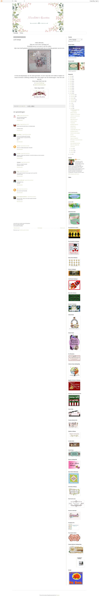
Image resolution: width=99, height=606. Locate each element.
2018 (71, 89)
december (73, 94)
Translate (78, 41)
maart (72, 148)
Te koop (21, 33)
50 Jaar (72, 134)
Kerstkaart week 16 (74, 124)
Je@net (18, 145)
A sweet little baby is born (75, 129)
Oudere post (62, 227)
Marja (18, 171)
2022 (71, 83)
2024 (71, 79)
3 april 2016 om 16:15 (24, 115)
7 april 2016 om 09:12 (31, 196)
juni (71, 105)
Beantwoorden (20, 120)
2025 (71, 78)
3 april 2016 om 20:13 (25, 153)
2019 (71, 88)
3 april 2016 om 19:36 (25, 145)
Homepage (15, 33)
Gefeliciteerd (73, 126)
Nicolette (78, 159)
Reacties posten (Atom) (24, 230)
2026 (71, 76)
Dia (17, 189)
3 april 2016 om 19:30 (26, 134)
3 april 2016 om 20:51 (25, 162)
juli (71, 103)
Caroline (18, 153)
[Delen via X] (31, 106)
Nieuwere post (16, 227)
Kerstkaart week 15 (74, 131)
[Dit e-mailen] (28, 106)
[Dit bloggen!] (29, 106)
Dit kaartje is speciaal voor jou (76, 139)
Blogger (57, 595)
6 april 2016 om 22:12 (23, 189)
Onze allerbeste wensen (75, 143)
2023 (71, 81)
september (73, 99)
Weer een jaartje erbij (75, 144)
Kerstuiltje (72, 141)
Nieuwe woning (74, 112)
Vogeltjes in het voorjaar (75, 114)
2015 (71, 154)
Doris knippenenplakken (22, 196)
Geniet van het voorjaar (75, 133)
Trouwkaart (73, 122)
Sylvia (18, 124)
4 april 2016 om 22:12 (29, 180)
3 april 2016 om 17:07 (24, 124)
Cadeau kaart (73, 127)
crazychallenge (40, 83)
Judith (18, 115)
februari (72, 150)
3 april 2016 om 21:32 (24, 171)
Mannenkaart (73, 117)
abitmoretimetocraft (40, 85)
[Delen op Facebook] (32, 106)
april (72, 108)
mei (71, 106)
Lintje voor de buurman (75, 116)
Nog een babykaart (74, 138)
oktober (72, 98)
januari (72, 152)
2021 (71, 84)
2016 (71, 93)
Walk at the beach (74, 119)
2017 (71, 91)
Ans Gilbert (19, 134)
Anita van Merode (20, 180)
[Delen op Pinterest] (33, 106)
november (73, 96)
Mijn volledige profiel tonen (73, 174)
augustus (73, 101)
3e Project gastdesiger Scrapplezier (75, 110)
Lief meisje (73, 146)
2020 (71, 86)
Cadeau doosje (74, 121)
